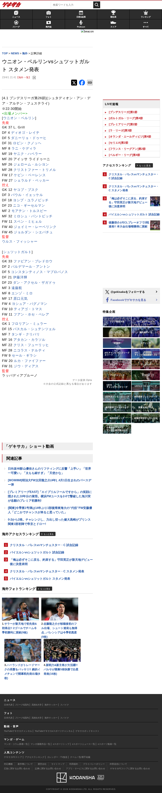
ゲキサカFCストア (13, 757)
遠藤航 (16, 288)
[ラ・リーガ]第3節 (120, 130)
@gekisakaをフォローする (127, 291)
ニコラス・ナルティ (29, 350)
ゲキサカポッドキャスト (87, 731)
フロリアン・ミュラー (29, 324)
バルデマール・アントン (30, 266)
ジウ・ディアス (26, 366)
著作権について (25, 764)
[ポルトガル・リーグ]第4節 (126, 118)
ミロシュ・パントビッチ (33, 216)
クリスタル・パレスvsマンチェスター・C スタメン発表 (47, 571)
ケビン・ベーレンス (30, 175)
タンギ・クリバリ (25, 334)
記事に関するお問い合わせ (48, 768)
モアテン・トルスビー (29, 211)
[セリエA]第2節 (118, 142)
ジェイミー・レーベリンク (35, 227)
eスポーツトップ (61, 744)
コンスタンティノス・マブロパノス (39, 272)
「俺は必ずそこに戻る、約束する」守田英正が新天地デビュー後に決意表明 (51, 562)
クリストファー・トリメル (34, 170)
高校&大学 (37, 705)
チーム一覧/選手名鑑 (80, 757)
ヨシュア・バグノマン (29, 304)
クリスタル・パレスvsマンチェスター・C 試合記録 (44, 545)
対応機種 (8, 764)
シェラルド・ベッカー (31, 180)
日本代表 (8, 705)
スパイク (64, 705)
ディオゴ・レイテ (25, 133)
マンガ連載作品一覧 (40, 744)
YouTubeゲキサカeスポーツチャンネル (54, 731)
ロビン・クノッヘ (27, 143)
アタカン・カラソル (29, 340)
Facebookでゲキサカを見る (128, 299)
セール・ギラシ (24, 355)
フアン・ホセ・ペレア (31, 314)
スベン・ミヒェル (28, 221)
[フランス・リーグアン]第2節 (127, 148)
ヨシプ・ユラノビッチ (31, 200)
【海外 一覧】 (23, 77)
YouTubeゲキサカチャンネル (18, 731)
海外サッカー (50, 705)
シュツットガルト (17, 252)
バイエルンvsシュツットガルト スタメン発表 (40, 578)
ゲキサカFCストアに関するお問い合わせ (130, 768)
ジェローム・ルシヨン (31, 164)
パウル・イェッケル (27, 195)
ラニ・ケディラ (23, 148)
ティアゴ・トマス (28, 309)
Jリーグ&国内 (22, 705)
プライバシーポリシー (94, 764)
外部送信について (118, 764)
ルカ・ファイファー (30, 361)
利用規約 (73, 764)
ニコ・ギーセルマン (29, 205)
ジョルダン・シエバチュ (33, 232)
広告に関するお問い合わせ (17, 768)
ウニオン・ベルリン (19, 118)
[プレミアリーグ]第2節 (123, 124)
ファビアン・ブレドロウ (33, 261)
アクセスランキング (34, 757)
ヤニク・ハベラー (27, 154)
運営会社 (42, 764)
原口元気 (20, 298)
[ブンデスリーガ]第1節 (123, 112)
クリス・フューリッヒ (31, 345)
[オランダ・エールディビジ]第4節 (130, 136)
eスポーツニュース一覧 (83, 744)
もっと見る (49, 534)
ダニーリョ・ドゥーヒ (29, 138)
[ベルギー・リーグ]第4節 (124, 154)
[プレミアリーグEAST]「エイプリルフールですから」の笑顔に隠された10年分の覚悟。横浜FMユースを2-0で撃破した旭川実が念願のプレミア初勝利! (50, 496)
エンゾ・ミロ (22, 293)
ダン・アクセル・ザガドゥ (34, 282)
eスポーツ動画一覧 (107, 744)
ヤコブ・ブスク (25, 190)
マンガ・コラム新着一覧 (16, 744)
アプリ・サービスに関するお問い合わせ (85, 768)
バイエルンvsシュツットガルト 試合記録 (37, 552)
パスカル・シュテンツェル (34, 329)
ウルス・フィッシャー (20, 241)
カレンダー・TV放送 (57, 757)
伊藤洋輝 (20, 277)
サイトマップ (57, 764)
